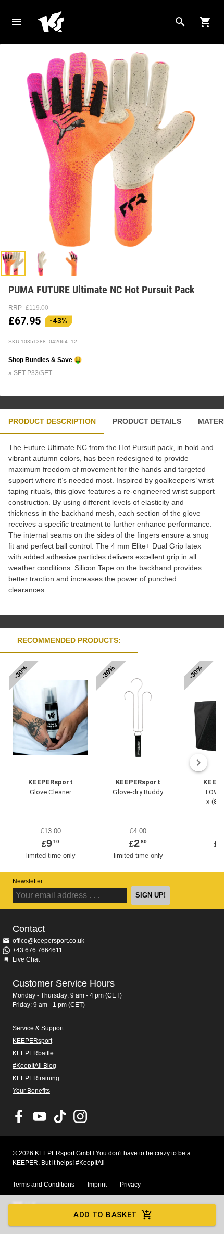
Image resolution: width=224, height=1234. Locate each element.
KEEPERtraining (36, 1078)
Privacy (130, 1184)
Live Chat (26, 959)
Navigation (16, 21)
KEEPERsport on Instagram (80, 1116)
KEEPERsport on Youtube (39, 1116)
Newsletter (28, 881)
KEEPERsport (32, 1040)
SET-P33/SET (33, 373)
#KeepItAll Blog (34, 1065)
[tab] (13, 263)
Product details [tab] (147, 421)
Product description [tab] (52, 421)
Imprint (97, 1184)
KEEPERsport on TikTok (60, 1116)
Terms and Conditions (43, 1184)
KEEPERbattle (33, 1053)
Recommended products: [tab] (69, 640)
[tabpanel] (112, 524)
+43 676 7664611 (38, 950)
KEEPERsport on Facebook (19, 1116)
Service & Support (38, 1028)
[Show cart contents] (205, 21)
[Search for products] (180, 21)
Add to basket (105, 1214)
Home (104, 21)
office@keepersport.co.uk (48, 940)
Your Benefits (31, 1090)
